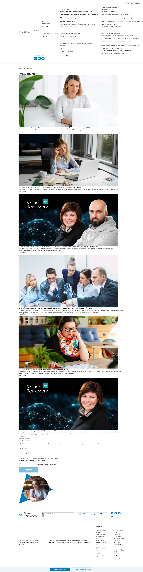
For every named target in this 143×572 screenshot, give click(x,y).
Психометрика (106, 9)
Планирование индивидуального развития (116, 50)
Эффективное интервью (109, 30)
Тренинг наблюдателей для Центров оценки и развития (120, 45)
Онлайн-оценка (32, 540)
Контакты (21, 544)
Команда (45, 26)
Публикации (23, 542)
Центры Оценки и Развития (110, 33)
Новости (44, 36)
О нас (44, 21)
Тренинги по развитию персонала (113, 48)
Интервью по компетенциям (111, 26)
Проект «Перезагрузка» (50, 33)
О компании (46, 23)
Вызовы (62, 45)
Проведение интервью (109, 24)
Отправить (28, 470)
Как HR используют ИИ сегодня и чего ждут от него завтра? (60, 431)
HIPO (61, 48)
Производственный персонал (70, 33)
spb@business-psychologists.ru (118, 557)
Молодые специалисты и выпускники (73, 40)
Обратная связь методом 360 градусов (114, 53)
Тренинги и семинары (109, 7)
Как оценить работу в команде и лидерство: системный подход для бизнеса (66, 308)
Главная (36, 30)
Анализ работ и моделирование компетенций (117, 35)
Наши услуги (64, 9)
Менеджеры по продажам (69, 26)
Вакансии (45, 30)
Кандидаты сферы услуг (68, 36)
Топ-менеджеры (65, 30)
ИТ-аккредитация (47, 40)
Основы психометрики (109, 11)
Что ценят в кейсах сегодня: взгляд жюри (54, 369)
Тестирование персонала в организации (115, 14)
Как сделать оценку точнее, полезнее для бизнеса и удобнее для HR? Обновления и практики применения (77, 128)
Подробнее (22, 132)
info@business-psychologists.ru (101, 555)
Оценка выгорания (66, 51)
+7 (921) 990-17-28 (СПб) (99, 514)
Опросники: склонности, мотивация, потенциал (117, 18)
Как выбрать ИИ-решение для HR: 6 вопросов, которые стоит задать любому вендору (70, 246)
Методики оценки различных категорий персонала (77, 24)
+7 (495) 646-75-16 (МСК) (133, 3)
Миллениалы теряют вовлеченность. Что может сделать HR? (61, 187)
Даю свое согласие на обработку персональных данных (40, 458)
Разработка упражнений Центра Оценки (115, 42)
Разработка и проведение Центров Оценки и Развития (120, 38)
